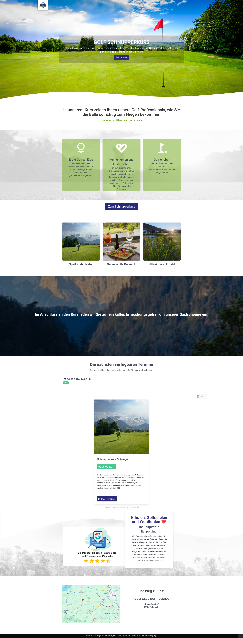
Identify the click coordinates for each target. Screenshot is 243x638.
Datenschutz (136, 636)
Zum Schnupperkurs (121, 206)
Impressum (127, 636)
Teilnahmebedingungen (149, 636)
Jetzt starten (121, 57)
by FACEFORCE (114, 636)
